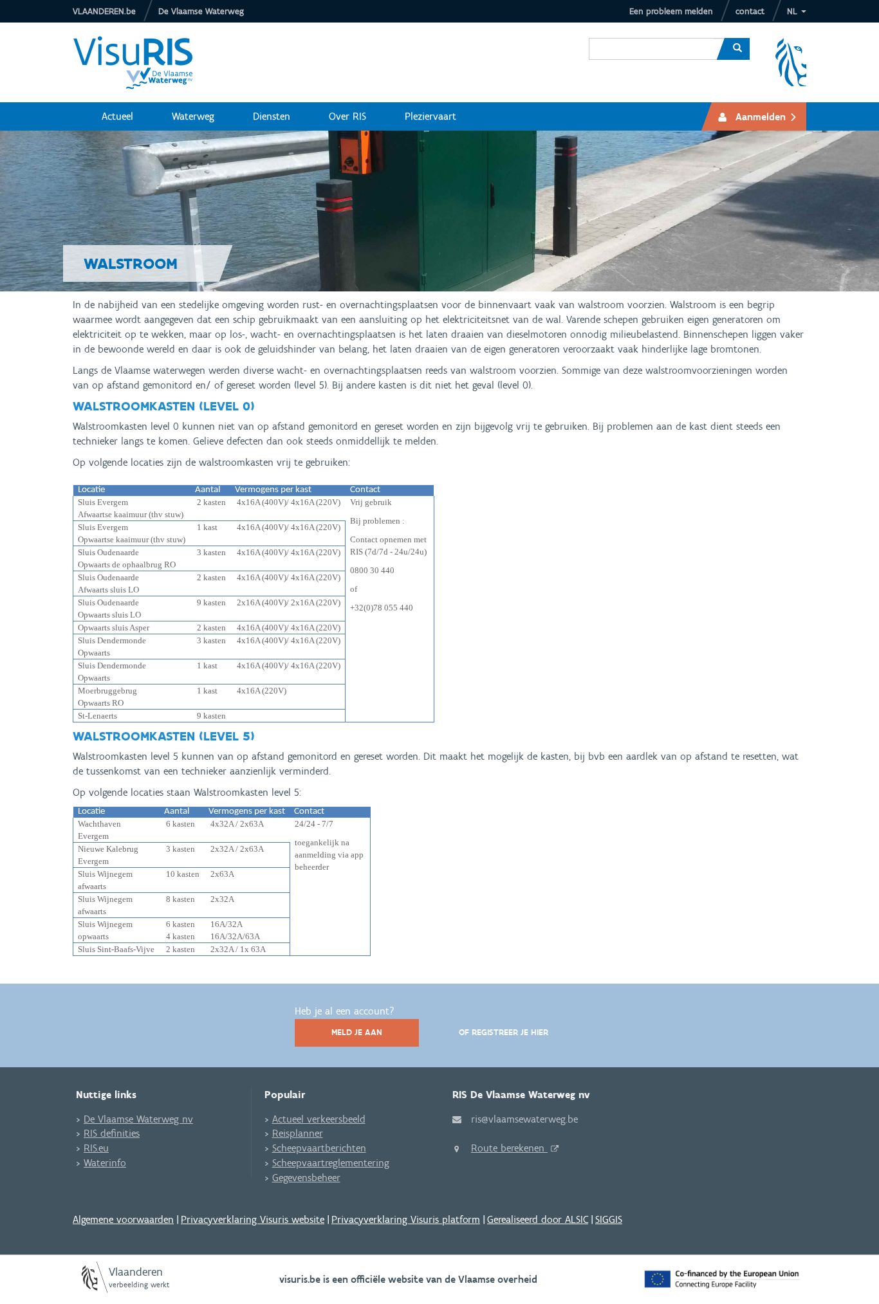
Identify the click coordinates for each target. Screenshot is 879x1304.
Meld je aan (356, 1032)
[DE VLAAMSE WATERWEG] (143, 62)
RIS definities (112, 1133)
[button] (796, 11)
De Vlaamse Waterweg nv (138, 1119)
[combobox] (651, 39)
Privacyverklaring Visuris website (252, 1219)
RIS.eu (96, 1148)
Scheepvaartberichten (319, 1148)
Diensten (271, 116)
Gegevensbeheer (306, 1177)
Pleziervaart (430, 116)
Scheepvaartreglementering (330, 1163)
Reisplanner (297, 1133)
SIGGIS (608, 1219)
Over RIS (347, 116)
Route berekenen (509, 1148)
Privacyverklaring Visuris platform (405, 1219)
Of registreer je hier (503, 1032)
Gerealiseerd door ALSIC (537, 1219)
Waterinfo (105, 1163)
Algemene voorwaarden (123, 1219)
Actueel (117, 116)
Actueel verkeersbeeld (318, 1119)
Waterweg (193, 116)
